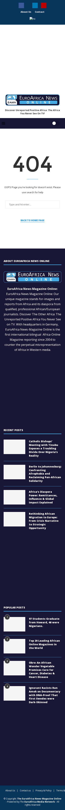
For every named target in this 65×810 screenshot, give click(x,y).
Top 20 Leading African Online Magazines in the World (44, 644)
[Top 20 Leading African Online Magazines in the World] (14, 646)
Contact (39, 11)
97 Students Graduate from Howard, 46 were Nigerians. (44, 622)
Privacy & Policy (43, 790)
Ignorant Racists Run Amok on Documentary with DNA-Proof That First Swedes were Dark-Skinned (44, 695)
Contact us (25, 790)
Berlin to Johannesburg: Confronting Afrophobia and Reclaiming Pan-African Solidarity (45, 473)
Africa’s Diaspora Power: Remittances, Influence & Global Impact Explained (43, 497)
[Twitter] (28, 4)
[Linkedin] (35, 5)
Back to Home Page (32, 220)
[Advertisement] (32, 58)
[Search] (44, 121)
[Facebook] (21, 5)
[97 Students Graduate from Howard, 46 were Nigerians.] (14, 624)
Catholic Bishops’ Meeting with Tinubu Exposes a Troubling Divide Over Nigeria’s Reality (43, 448)
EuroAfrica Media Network (39, 801)
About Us (26, 11)
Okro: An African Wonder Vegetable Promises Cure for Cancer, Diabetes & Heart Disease (42, 669)
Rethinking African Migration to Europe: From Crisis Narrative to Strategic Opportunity (43, 521)
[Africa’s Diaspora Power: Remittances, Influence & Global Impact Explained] (14, 497)
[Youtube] (43, 5)
